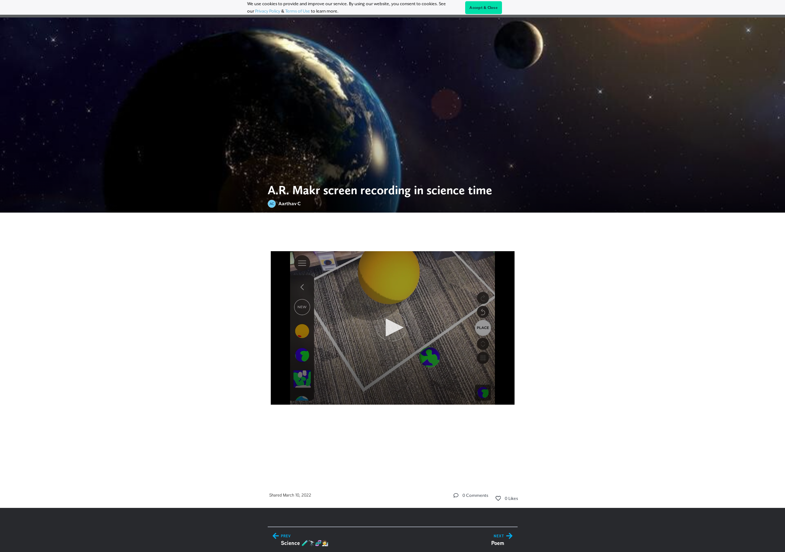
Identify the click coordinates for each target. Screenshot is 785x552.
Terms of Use (297, 11)
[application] (393, 328)
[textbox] (392, 343)
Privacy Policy (267, 11)
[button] (392, 327)
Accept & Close (483, 8)
